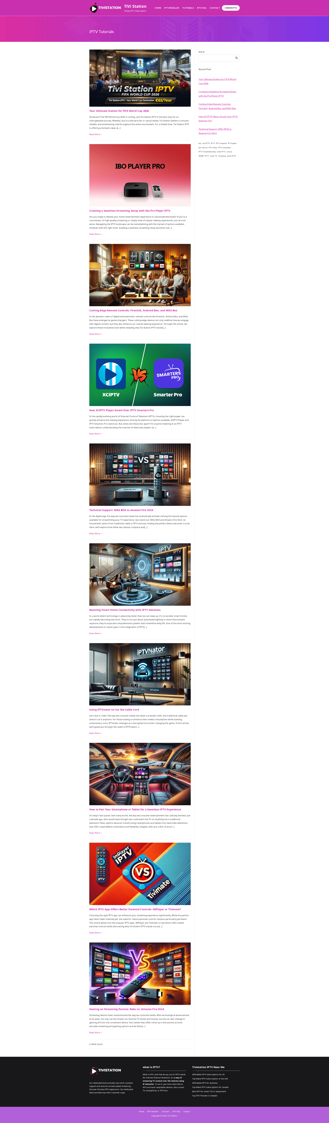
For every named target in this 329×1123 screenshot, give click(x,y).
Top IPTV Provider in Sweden (204, 1095)
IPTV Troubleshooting (207, 152)
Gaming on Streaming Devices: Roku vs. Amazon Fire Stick (126, 1009)
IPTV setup (213, 148)
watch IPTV (231, 156)
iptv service (203, 148)
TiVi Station (135, 6)
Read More (94, 134)
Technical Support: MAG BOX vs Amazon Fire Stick (121, 510)
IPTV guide (232, 143)
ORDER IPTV (231, 8)
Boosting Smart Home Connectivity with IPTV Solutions (125, 610)
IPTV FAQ (201, 8)
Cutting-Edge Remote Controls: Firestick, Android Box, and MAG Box (133, 310)
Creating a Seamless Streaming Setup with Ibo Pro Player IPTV (129, 210)
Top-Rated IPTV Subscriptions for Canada (210, 1087)
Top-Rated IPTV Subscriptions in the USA (210, 1078)
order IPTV (221, 152)
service (229, 152)
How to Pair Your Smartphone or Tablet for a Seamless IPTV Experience (135, 809)
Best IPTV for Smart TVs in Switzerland (209, 1091)
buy (200, 143)
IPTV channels (221, 143)
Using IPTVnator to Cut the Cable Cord (114, 709)
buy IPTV (206, 143)
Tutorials (188, 8)
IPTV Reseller (171, 8)
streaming (222, 156)
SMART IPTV (204, 156)
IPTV (213, 143)
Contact (214, 8)
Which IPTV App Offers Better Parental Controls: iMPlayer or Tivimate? (135, 909)
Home (158, 8)
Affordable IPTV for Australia (204, 1083)
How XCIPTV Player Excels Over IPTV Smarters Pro (121, 410)
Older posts (97, 1044)
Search (201, 52)
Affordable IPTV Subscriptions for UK (208, 1074)
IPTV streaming (224, 148)
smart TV (213, 156)
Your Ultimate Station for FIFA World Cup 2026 (119, 111)
